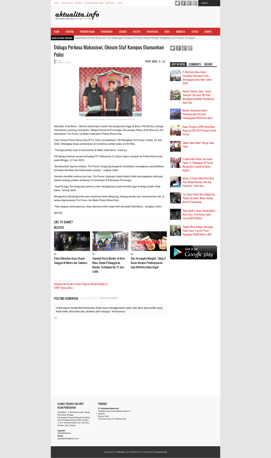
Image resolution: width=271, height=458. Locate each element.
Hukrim (68, 62)
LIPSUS (194, 32)
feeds (194, 3)
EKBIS (167, 32)
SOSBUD (123, 32)
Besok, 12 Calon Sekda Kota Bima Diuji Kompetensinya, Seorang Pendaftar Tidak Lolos (198, 182)
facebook (183, 3)
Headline (60, 62)
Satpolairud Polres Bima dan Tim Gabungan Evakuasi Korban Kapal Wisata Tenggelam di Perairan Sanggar (134, 37)
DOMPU (208, 32)
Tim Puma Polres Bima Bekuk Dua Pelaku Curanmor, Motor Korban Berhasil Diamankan (199, 198)
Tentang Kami (67, 3)
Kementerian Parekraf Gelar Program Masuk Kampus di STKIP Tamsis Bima (81, 286)
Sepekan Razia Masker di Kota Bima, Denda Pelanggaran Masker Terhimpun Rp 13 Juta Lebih (108, 264)
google (189, 3)
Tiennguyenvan (160, 452)
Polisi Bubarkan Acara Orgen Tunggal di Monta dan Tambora (70, 260)
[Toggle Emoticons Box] (55, 318)
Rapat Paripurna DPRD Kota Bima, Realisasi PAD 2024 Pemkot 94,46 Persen (199, 130)
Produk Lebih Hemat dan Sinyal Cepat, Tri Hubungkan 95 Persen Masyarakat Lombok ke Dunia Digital (198, 164)
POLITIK (136, 32)
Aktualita (121, 452)
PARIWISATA (152, 32)
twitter (177, 3)
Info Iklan (110, 3)
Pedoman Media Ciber (94, 3)
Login (119, 3)
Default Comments (88, 298)
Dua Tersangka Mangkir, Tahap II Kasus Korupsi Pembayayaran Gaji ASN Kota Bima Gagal (148, 262)
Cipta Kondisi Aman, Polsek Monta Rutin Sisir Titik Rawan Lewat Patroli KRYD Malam (199, 214)
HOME (56, 32)
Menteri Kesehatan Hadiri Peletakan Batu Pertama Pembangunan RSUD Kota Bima (197, 114)
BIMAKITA (180, 32)
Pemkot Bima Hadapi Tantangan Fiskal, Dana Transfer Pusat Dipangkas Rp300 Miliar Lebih (198, 230)
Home (56, 3)
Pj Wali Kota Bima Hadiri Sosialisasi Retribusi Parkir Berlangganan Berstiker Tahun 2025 (197, 77)
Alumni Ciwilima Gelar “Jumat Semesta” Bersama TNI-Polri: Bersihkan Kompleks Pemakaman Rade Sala (198, 96)
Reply (58, 61)
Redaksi (78, 3)
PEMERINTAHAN (87, 32)
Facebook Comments (109, 298)
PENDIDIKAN (106, 32)
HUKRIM (70, 32)
